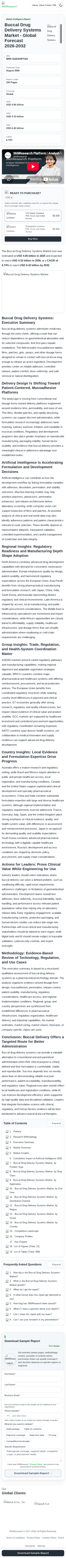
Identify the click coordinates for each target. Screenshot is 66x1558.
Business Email (13, 1395)
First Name (10, 1374)
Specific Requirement (15, 1447)
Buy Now (33, 239)
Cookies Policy (49, 1538)
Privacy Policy (36, 1464)
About (41, 5)
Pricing (52, 1435)
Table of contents (32, 1429)
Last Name (10, 1384)
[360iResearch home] (9, 5)
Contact (48, 5)
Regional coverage (15, 1435)
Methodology (13, 1429)
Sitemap (41, 1546)
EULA (61, 1538)
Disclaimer (30, 1546)
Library (35, 5)
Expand (56, 1123)
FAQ (54, 5)
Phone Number (12, 1411)
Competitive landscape (18, 1441)
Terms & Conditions (15, 1538)
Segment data (37, 1435)
